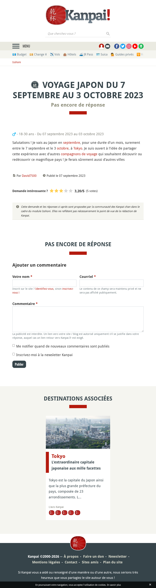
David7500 (29, 176)
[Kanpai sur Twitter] (122, 46)
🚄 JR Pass (86, 54)
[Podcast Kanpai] (141, 46)
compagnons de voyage (79, 154)
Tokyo (77, 148)
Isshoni (16, 62)
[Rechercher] (108, 33)
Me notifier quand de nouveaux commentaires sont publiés (62, 346)
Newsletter (117, 556)
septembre (71, 142)
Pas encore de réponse (78, 105)
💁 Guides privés (122, 54)
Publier (19, 364)
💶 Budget (19, 54)
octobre (63, 148)
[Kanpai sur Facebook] (116, 46)
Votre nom (22, 277)
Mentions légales (46, 562)
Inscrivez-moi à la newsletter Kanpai (44, 354)
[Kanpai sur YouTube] (135, 46)
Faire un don (93, 556)
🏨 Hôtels (69, 54)
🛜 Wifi (141, 54)
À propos (71, 556)
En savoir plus (114, 584)
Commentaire (25, 304)
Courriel (88, 277)
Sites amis (90, 562)
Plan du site (113, 562)
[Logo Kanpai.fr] (78, 15)
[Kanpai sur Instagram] (128, 46)
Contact (71, 562)
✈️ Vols (55, 54)
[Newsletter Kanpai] (107, 46)
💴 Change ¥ (38, 54)
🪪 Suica (102, 54)
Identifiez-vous (44, 288)
